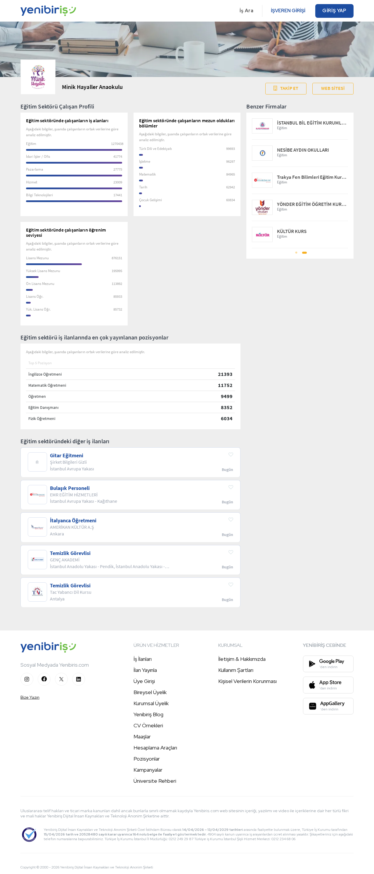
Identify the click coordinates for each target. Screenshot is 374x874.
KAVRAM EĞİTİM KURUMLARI (307, 231)
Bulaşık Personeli (70, 488)
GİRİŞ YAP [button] (334, 11)
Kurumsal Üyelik (151, 703)
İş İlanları (143, 659)
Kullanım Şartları (235, 670)
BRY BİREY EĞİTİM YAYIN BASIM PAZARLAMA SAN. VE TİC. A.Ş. (312, 177)
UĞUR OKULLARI (294, 122)
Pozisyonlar (147, 758)
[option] (300, 180)
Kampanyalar (148, 769)
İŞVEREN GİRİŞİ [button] (288, 11)
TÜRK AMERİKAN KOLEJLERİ (306, 204)
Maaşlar (142, 736)
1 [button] (296, 255)
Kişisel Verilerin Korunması (247, 681)
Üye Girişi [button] (144, 681)
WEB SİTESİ (333, 88)
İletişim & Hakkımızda (242, 659)
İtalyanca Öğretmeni (73, 520)
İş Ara (247, 11)
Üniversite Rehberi (155, 780)
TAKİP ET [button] (289, 88)
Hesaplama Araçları (155, 747)
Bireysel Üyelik (150, 692)
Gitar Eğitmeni (66, 455)
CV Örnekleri (148, 725)
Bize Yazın (29, 697)
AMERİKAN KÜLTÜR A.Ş (301, 150)
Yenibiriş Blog (148, 714)
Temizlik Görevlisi (70, 553)
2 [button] (304, 255)
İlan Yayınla (145, 670)
